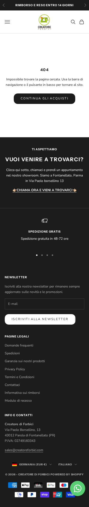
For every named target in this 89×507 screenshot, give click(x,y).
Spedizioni (12, 353)
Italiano (65, 464)
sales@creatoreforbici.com (24, 450)
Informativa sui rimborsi (22, 392)
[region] (44, 232)
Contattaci (12, 385)
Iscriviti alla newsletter (40, 319)
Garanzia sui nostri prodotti (25, 361)
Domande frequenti (19, 345)
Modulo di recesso (18, 400)
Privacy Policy (15, 369)
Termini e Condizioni (19, 377)
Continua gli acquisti (44, 98)
